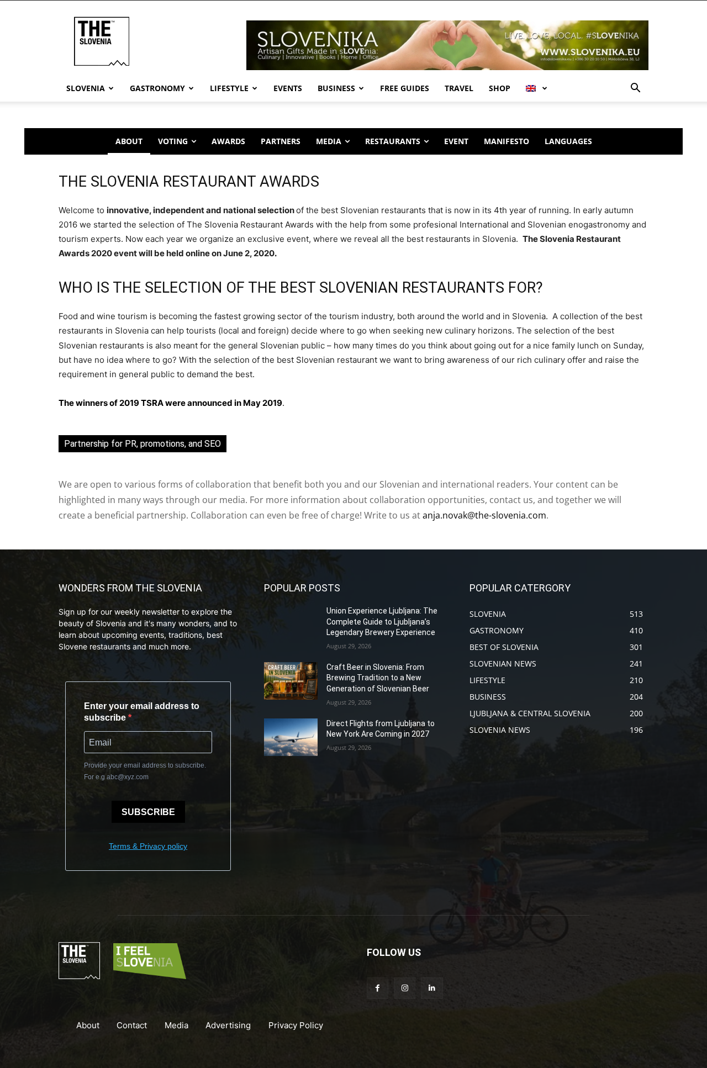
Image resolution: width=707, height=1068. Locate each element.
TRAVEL (459, 88)
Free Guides (404, 88)
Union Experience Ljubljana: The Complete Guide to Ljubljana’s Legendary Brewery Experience (381, 621)
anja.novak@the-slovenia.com (484, 515)
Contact (132, 1025)
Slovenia (85, 88)
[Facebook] (377, 988)
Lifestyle (229, 88)
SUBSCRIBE (148, 812)
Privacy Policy (295, 1025)
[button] (635, 89)
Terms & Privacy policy (148, 846)
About (87, 1025)
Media (176, 1025)
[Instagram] (404, 988)
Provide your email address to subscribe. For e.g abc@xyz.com (145, 771)
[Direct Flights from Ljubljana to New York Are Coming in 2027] (291, 737)
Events (287, 88)
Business (336, 88)
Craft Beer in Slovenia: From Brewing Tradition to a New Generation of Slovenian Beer (377, 678)
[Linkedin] (431, 988)
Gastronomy (157, 88)
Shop (499, 88)
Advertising (228, 1025)
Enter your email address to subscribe (141, 711)
